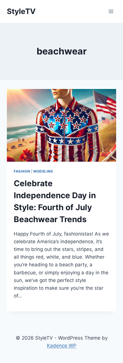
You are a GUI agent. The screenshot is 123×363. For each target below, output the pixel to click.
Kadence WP (61, 345)
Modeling (43, 171)
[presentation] (61, 125)
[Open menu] (111, 11)
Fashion (22, 171)
